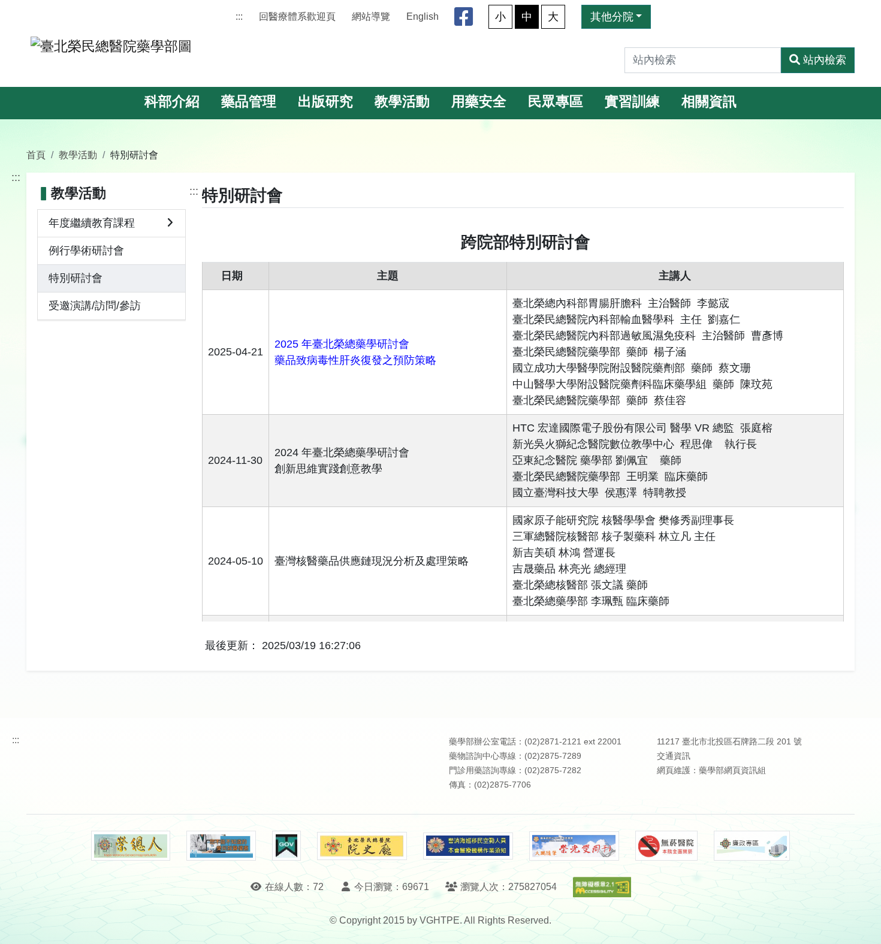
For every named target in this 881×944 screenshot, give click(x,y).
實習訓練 (632, 101)
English (422, 16)
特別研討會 (75, 278)
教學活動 (402, 101)
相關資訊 (709, 101)
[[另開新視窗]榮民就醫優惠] (221, 846)
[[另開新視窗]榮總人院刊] (130, 846)
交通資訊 (673, 756)
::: (239, 16)
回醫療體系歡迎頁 (297, 16)
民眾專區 (555, 101)
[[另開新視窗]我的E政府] (286, 846)
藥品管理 (248, 101)
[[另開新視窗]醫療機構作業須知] (468, 846)
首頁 (36, 154)
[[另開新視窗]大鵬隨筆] (574, 846)
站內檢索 (824, 60)
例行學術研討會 (86, 251)
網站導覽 (371, 16)
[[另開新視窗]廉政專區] (752, 846)
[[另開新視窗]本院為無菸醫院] (666, 846)
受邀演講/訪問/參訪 (95, 306)
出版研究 (325, 101)
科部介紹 (172, 101)
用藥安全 (478, 101)
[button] (861, 922)
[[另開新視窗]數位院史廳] (362, 846)
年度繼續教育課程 (92, 223)
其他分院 (611, 17)
